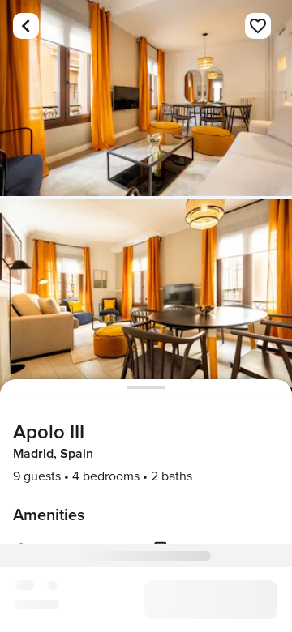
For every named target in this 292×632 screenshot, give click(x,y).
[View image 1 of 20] (146, 98)
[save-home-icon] (258, 26)
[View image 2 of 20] (146, 297)
